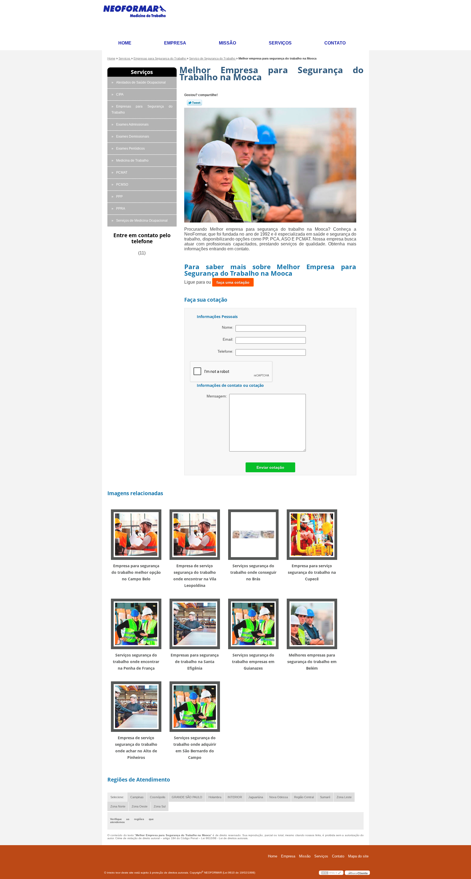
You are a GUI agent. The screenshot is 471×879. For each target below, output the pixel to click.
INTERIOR (235, 797)
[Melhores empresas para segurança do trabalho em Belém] (312, 623)
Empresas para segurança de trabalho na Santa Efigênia (195, 661)
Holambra (215, 797)
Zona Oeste (139, 806)
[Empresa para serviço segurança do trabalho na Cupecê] (312, 534)
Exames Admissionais (132, 124)
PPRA (120, 208)
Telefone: (226, 351)
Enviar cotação (270, 467)
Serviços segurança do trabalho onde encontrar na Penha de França (136, 661)
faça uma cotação (232, 282)
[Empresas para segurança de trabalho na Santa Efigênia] (195, 623)
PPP (119, 196)
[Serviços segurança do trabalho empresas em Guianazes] (253, 623)
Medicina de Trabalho (132, 160)
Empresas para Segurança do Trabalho (142, 109)
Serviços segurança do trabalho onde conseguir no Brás (253, 572)
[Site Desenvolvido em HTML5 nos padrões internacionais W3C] (331, 873)
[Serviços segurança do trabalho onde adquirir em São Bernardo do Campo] (195, 706)
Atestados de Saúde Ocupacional (141, 82)
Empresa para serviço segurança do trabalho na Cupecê (312, 572)
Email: (229, 339)
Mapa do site (358, 856)
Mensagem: (218, 396)
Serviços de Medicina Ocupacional (142, 220)
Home (124, 43)
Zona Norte (117, 806)
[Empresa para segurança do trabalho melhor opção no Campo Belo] (136, 534)
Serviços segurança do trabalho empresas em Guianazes (253, 661)
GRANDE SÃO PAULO (187, 797)
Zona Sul (159, 806)
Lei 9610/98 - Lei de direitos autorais (224, 838)
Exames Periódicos (130, 148)
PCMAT (121, 172)
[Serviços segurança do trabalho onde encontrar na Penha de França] (136, 623)
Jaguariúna (255, 797)
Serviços (280, 43)
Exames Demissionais (132, 136)
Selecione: (117, 797)
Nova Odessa (278, 797)
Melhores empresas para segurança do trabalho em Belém (312, 661)
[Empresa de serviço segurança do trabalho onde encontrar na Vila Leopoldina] (195, 534)
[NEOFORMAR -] (138, 18)
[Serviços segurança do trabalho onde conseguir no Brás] (253, 534)
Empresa (175, 43)
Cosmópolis (157, 797)
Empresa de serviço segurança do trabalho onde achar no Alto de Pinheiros (136, 747)
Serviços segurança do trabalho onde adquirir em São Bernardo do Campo (194, 747)
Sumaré (325, 797)
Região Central (304, 797)
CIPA (119, 94)
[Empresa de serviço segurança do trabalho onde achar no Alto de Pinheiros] (136, 706)
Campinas (137, 797)
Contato (335, 43)
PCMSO (122, 184)
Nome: (228, 327)
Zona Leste (344, 797)
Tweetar (194, 102)
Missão (227, 43)
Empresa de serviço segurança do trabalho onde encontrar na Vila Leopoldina (194, 575)
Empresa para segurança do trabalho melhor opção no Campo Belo (136, 572)
